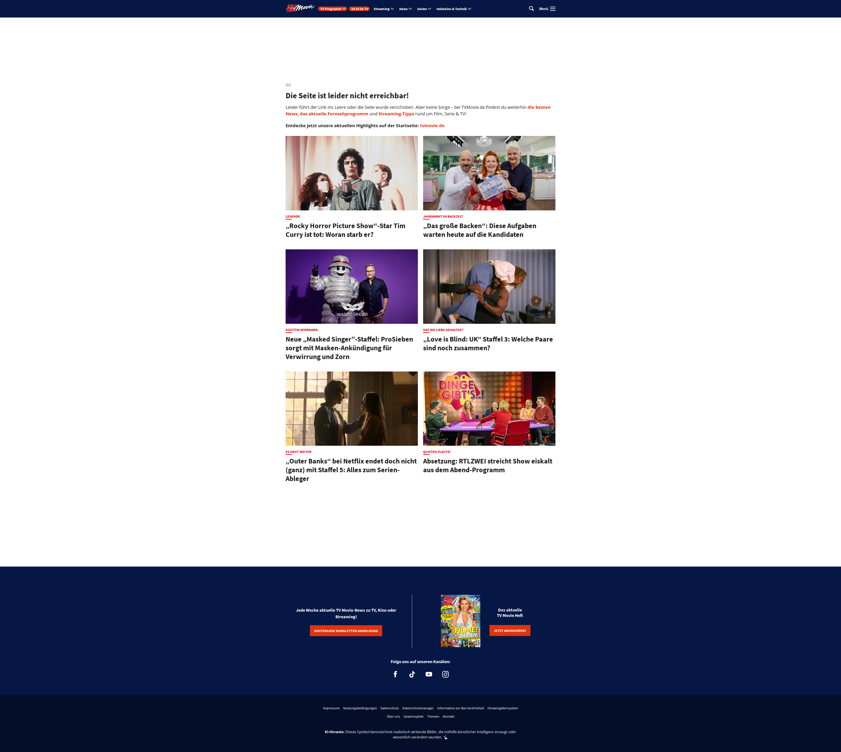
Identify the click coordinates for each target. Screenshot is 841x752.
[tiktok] (412, 674)
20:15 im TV (359, 9)
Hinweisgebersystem (503, 708)
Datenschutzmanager (418, 708)
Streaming (382, 9)
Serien (422, 9)
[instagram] (445, 674)
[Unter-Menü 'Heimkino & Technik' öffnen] (469, 8)
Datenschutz (389, 708)
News (403, 9)
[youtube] (428, 674)
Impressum (331, 708)
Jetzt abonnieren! (510, 630)
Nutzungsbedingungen (360, 708)
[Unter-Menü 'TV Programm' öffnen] (344, 8)
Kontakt (448, 716)
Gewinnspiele (414, 716)
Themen (433, 716)
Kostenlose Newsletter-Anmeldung (346, 631)
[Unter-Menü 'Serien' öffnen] (429, 8)
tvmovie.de (432, 126)
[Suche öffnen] (531, 9)
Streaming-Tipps (396, 114)
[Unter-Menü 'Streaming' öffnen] (392, 8)
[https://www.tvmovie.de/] (300, 8)
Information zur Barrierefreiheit (460, 708)
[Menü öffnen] (552, 8)
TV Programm (330, 9)
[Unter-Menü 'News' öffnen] (410, 8)
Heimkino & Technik (451, 9)
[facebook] (395, 674)
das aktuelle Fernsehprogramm (333, 114)
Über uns (393, 716)
